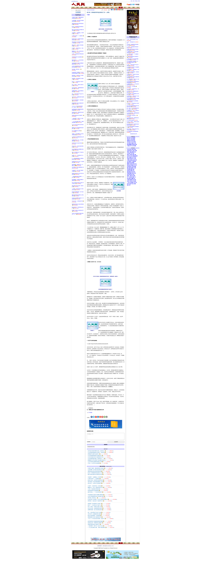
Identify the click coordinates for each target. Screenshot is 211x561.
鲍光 (128, 167)
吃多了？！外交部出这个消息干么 (99, 505)
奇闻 (99, 7)
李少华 (133, 181)
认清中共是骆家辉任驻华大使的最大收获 (100, 496)
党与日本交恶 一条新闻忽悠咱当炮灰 (99, 508)
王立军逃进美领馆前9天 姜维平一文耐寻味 (100, 452)
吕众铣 (134, 158)
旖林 (131, 170)
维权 (129, 7)
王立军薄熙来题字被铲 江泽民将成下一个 (100, 458)
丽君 (128, 137)
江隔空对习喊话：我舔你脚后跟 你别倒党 (100, 468)
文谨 (131, 139)
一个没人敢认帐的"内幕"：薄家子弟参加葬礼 (101, 527)
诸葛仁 (128, 175)
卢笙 (136, 182)
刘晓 (128, 139)
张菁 (136, 150)
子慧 (130, 181)
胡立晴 (135, 144)
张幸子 (131, 150)
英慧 (128, 162)
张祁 (130, 183)
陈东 (134, 171)
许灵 (134, 178)
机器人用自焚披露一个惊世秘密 (99, 515)
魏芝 (135, 183)
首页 (73, 7)
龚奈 (132, 143)
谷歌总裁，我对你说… (97, 497)
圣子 (131, 153)
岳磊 (133, 169)
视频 (133, 7)
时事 (86, 7)
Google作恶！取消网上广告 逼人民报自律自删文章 (102, 499)
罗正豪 (128, 150)
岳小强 (134, 143)
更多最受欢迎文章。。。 (134, 133)
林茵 (133, 154)
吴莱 (128, 174)
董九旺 (130, 178)
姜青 (130, 167)
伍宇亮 (134, 140)
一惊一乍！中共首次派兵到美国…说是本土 (101, 518)
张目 (135, 173)
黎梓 (134, 175)
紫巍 (132, 178)
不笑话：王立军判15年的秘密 (98, 463)
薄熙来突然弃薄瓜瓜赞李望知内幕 (99, 471)
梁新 (133, 177)
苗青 (128, 165)
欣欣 (133, 179)
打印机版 (90, 412)
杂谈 (138, 7)
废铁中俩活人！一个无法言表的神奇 (99, 492)
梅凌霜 (134, 137)
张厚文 (134, 141)
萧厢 (135, 145)
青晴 (135, 166)
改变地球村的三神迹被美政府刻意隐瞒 (100, 521)
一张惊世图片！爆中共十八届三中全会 (100, 525)
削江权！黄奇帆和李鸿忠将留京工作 (99, 472)
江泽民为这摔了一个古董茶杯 (98, 478)
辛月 (132, 157)
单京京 (128, 181)
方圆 (135, 154)
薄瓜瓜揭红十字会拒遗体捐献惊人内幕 (100, 481)
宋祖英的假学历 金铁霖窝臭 (98, 490)
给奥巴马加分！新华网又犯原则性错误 (100, 480)
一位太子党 (129, 182)
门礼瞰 (88, 14)
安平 (130, 185)
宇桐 (130, 158)
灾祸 (103, 7)
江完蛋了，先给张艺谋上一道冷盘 (99, 485)
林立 (132, 175)
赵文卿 (128, 166)
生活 (112, 7)
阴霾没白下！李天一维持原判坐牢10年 (100, 487)
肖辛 (133, 145)
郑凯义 (130, 143)
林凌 (135, 179)
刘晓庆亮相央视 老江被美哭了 (98, 524)
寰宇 (125, 7)
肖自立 (133, 183)
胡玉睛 (133, 144)
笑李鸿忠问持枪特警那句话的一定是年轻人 (101, 450)
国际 (95, 7)
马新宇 (133, 149)
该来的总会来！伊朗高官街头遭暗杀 (99, 522)
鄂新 (130, 169)
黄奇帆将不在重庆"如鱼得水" (98, 453)
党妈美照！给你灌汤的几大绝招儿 (99, 503)
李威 (128, 170)
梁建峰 (130, 144)
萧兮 (130, 141)
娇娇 (135, 181)
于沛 (134, 182)
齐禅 (133, 174)
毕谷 (128, 161)
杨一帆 (132, 141)
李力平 (135, 165)
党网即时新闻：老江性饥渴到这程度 (99, 509)
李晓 (130, 175)
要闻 (77, 7)
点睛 (130, 162)
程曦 (128, 140)
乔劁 (128, 169)
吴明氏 (131, 154)
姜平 (130, 166)
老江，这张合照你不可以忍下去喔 (99, 512)
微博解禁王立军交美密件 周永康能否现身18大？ (101, 460)
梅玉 (128, 185)
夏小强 (130, 165)
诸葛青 (131, 179)
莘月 (132, 158)
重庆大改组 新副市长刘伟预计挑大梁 (100, 474)
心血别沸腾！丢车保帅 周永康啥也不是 (100, 469)
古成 (128, 149)
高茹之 (133, 165)
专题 (120, 7)
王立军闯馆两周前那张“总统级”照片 (99, 455)
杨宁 (130, 153)
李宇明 (134, 157)
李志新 (128, 158)
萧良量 (132, 167)
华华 (133, 170)
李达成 (133, 166)
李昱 (128, 141)
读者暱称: (89, 441)
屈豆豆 (133, 173)
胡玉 (128, 157)
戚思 (128, 171)
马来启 (130, 149)
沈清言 (134, 139)
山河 (128, 153)
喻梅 (130, 171)
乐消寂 (130, 157)
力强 (131, 140)
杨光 (135, 149)
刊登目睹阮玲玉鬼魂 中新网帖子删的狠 (100, 494)
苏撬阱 (130, 173)
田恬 (130, 170)
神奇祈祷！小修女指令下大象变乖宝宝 (100, 500)
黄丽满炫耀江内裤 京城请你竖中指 (99, 517)
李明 (130, 140)
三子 (135, 177)
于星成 (128, 179)
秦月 (133, 153)
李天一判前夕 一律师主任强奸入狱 (99, 506)
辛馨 (128, 173)
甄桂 (135, 161)
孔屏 (131, 137)
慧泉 (133, 162)
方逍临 (128, 145)
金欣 (130, 137)
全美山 (133, 150)
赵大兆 (128, 183)
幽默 (90, 7)
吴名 (128, 143)
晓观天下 (130, 161)
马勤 (130, 174)
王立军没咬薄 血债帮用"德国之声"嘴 (99, 461)
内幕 (82, 7)
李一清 (128, 177)
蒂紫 (133, 161)
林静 (128, 144)
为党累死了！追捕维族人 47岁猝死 (99, 477)
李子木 (131, 145)
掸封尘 (128, 154)
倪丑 (128, 178)
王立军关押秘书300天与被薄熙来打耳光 (99, 457)
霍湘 (132, 182)
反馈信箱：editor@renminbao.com (105, 545)
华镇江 (131, 177)
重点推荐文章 (78, 14)
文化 (116, 7)
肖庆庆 (132, 171)
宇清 (131, 162)
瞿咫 (131, 169)
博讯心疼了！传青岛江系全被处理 (99, 483)
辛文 (130, 139)
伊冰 (131, 174)
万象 (108, 7)
